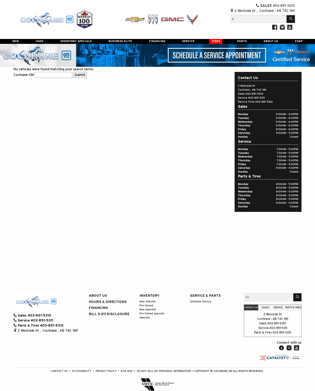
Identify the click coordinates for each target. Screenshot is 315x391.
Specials (144, 317)
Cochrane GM (23, 75)
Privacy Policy (106, 371)
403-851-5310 (254, 93)
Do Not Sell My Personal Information (164, 371)
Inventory (149, 295)
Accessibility (82, 371)
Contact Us (59, 371)
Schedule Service (200, 301)
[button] (15, 41)
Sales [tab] (265, 307)
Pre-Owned (146, 305)
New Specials (147, 309)
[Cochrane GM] (46, 19)
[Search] (291, 19)
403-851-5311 (256, 97)
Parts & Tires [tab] (293, 307)
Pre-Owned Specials (151, 313)
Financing (98, 308)
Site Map (127, 371)
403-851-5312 (264, 101)
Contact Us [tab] (251, 307)
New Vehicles (147, 301)
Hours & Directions (108, 302)
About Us (98, 295)
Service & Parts (205, 295)
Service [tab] (278, 307)
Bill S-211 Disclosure (109, 314)
